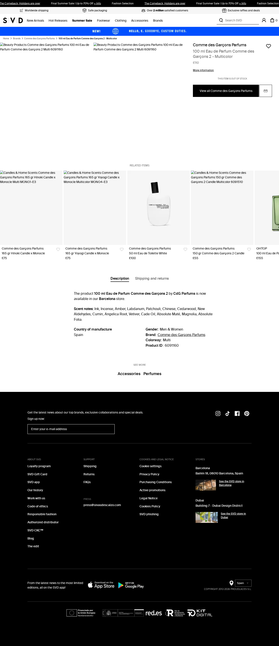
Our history (35, 490)
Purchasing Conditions (156, 482)
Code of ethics (37, 506)
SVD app (33, 482)
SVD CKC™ (35, 530)
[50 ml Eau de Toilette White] (158, 208)
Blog (30, 538)
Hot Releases (58, 20)
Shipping (90, 466)
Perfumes (152, 374)
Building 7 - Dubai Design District (219, 506)
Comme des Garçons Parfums (39, 38)
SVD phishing (149, 514)
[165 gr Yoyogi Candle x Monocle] (95, 208)
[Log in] (264, 20)
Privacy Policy (149, 474)
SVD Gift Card (37, 474)
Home (6, 38)
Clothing (120, 20)
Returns (89, 474)
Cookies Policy (150, 506)
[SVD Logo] (13, 20)
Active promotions (152, 490)
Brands (158, 20)
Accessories (139, 20)
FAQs (87, 482)
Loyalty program (39, 466)
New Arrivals (35, 20)
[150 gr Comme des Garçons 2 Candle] (222, 208)
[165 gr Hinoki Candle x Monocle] (31, 208)
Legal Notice (149, 498)
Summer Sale (82, 20)
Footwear (103, 20)
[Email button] (265, 91)
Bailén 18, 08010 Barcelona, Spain (219, 473)
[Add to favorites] (268, 46)
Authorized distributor (43, 522)
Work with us (36, 498)
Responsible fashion (41, 514)
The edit (33, 546)
